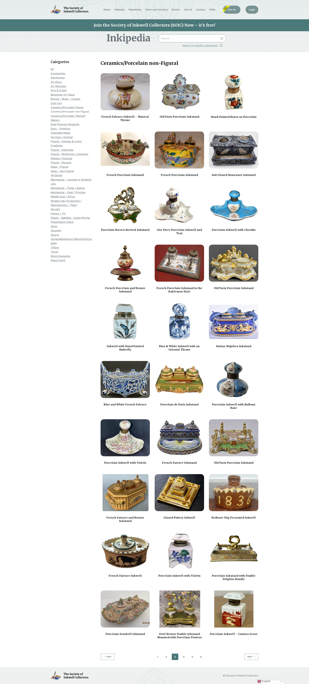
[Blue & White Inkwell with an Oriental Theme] (179, 321)
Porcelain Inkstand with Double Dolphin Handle (233, 577)
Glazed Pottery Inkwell (179, 517)
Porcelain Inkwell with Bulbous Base (233, 406)
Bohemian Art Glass (63, 94)
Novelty (55, 209)
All (52, 69)
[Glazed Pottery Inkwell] (179, 492)
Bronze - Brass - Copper (65, 98)
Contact (201, 9)
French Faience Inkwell (125, 575)
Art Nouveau (58, 86)
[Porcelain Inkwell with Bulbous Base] (233, 379)
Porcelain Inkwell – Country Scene (234, 634)
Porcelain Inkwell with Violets (125, 462)
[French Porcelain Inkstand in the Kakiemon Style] (179, 263)
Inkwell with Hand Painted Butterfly (125, 348)
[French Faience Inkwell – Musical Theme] (125, 91)
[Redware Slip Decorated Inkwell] (233, 492)
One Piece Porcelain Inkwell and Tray (179, 231)
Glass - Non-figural (62, 171)
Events (176, 9)
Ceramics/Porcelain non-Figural (70, 111)
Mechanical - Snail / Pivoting (68, 192)
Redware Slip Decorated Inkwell (233, 517)
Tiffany (55, 247)
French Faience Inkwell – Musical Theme (125, 118)
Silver (54, 226)
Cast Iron (56, 103)
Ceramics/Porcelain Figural (67, 107)
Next (250, 657)
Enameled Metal (60, 132)
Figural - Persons (61, 162)
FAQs (212, 9)
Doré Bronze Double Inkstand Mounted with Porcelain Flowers (179, 635)
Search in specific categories (200, 45)
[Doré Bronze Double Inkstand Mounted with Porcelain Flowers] (179, 609)
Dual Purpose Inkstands (65, 124)
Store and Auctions (156, 9)
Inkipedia (119, 9)
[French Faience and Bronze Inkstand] (125, 492)
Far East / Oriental (62, 137)
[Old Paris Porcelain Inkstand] (179, 91)
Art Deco (56, 82)
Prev (109, 657)
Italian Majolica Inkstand (233, 346)
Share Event (58, 260)
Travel (54, 251)
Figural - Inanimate (62, 149)
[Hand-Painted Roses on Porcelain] (233, 91)
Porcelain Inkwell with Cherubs (234, 229)
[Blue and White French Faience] (125, 379)
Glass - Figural (59, 166)
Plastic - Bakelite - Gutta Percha (70, 217)
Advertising (58, 77)
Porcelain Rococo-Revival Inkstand (125, 229)
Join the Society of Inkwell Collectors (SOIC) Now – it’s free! (154, 25)
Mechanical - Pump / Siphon (68, 188)
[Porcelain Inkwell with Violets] (125, 437)
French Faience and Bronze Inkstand (125, 519)
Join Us (188, 9)
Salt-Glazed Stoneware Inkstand (234, 175)
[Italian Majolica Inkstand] (233, 321)
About (106, 9)
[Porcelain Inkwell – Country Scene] (233, 609)
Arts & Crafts (59, 90)
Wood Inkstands (60, 256)
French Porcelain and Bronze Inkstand (125, 289)
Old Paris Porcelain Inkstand (179, 116)
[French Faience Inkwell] (125, 550)
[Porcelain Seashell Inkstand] (125, 609)
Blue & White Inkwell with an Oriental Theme (179, 348)
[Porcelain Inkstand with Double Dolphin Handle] (233, 550)
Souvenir (56, 230)
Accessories (58, 73)
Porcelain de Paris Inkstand (179, 404)
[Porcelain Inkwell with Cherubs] (233, 204)
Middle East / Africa (63, 196)
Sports (55, 234)
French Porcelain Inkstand (125, 175)
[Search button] (221, 38)
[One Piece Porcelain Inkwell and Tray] (179, 204)
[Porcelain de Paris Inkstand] (179, 379)
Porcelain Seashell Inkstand (125, 634)
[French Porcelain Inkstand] (125, 150)
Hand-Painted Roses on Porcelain (234, 116)
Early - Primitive (60, 128)
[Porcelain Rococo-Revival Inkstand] (125, 204)
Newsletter (135, 9)
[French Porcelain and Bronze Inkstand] (125, 263)
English (266, 681)
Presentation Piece (62, 222)
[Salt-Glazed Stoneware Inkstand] (233, 150)
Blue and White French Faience (125, 404)
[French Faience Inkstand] (179, 437)
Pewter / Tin (58, 213)
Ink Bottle (56, 175)
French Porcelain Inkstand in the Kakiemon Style (179, 289)
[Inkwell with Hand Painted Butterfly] (125, 321)
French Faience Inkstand (179, 462)
